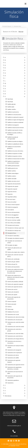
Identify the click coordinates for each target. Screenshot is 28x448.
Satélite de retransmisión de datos (15, 158)
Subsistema (10, 383)
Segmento (10, 194)
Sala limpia (10, 99)
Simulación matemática (13, 235)
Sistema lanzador (11, 304)
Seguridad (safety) (12, 196)
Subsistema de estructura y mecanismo (14, 342)
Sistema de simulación (13, 292)
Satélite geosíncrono (12, 168)
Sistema (9, 306)
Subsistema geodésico (13, 380)
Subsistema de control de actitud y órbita (15, 323)
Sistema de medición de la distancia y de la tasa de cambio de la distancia (15, 277)
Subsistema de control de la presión (14, 330)
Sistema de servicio (12, 289)
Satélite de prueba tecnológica (14, 141)
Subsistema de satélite (13, 357)
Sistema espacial (11, 301)
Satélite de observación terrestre (15, 127)
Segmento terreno (11, 191)
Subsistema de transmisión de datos (15, 372)
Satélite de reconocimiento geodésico (14, 147)
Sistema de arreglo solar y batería (15, 252)
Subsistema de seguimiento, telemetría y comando (14, 368)
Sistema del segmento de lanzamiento (13, 298)
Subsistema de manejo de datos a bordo (15, 346)
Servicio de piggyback (13, 215)
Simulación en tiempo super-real (15, 228)
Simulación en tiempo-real (13, 230)
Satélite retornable (11, 178)
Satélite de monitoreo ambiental (15, 122)
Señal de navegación (12, 207)
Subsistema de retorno (13, 355)
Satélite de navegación (13, 125)
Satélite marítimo (11, 171)
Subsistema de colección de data (15, 317)
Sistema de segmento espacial (15, 284)
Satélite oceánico (11, 176)
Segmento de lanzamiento (14, 183)
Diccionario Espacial (6, 26)
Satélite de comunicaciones (14, 114)
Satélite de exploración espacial (15, 117)
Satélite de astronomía (13, 112)
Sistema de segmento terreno (14, 286)
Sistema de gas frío (12, 264)
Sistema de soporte (12, 294)
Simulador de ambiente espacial (15, 238)
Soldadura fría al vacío (13, 312)
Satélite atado (10, 106)
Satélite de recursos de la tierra (15, 151)
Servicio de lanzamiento (13, 212)
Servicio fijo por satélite (13, 217)
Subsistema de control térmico (15, 336)
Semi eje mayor (11, 199)
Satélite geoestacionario (13, 165)
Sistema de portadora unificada (15, 281)
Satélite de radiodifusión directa (15, 144)
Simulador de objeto (12, 245)
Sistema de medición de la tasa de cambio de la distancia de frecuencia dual (15, 271)
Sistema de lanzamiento (13, 267)
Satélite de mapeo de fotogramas (15, 119)
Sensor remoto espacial (13, 204)
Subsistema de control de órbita (15, 333)
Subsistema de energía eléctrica (15, 338)
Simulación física (17, 26)
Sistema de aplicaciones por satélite (14, 248)
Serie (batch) (10, 209)
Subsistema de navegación (14, 350)
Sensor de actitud (11, 202)
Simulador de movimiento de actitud (14, 241)
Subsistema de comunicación (14, 319)
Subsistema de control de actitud (15, 326)
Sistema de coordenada (13, 259)
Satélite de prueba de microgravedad (12, 138)
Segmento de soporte (12, 186)
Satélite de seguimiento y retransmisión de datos (13, 162)
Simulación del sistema (13, 225)
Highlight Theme (15, 445)
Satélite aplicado (11, 104)
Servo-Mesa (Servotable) (13, 222)
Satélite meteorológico (13, 173)
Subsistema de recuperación (14, 352)
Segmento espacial (12, 189)
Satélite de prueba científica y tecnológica (14, 133)
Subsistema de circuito (13, 314)
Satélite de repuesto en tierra (14, 156)
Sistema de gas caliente (13, 261)
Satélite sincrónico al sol (13, 181)
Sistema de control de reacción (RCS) (15, 255)
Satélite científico (11, 109)
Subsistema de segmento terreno (15, 364)
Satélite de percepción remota (14, 130)
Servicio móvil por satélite (13, 220)
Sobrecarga (10, 309)
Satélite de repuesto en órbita (14, 153)
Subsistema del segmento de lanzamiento (14, 376)
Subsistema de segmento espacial (13, 361)
